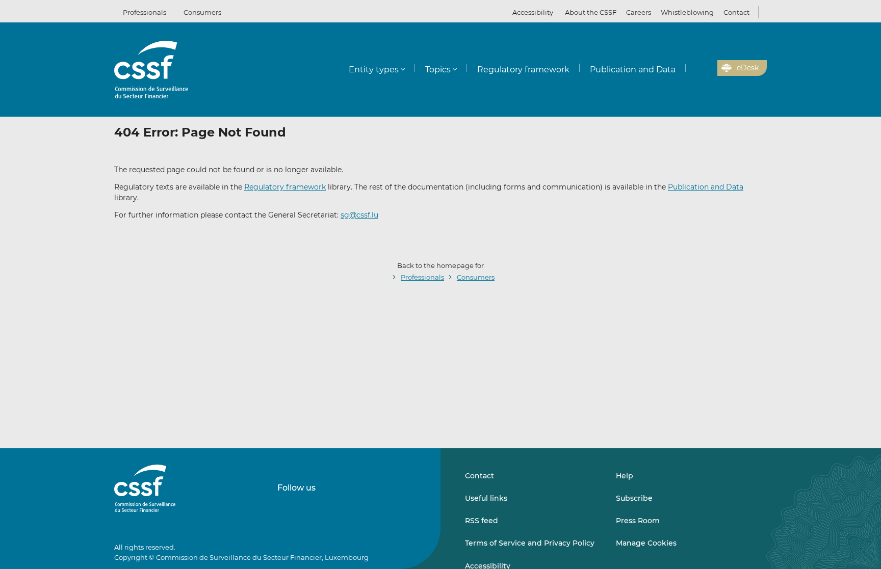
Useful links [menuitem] (486, 498)
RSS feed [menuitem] (481, 520)
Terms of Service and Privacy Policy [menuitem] (529, 543)
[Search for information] (694, 68)
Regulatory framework (285, 187)
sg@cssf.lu (359, 215)
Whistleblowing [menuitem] (687, 12)
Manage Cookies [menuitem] (646, 543)
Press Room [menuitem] (638, 520)
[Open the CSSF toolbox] (706, 68)
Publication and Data (705, 187)
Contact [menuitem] (736, 12)
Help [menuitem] (624, 475)
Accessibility (532, 12)
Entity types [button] (374, 69)
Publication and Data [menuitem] (633, 69)
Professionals (144, 12)
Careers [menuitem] (638, 12)
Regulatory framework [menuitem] (523, 69)
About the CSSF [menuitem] (590, 12)
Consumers (202, 12)
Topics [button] (438, 69)
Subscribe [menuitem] (634, 498)
